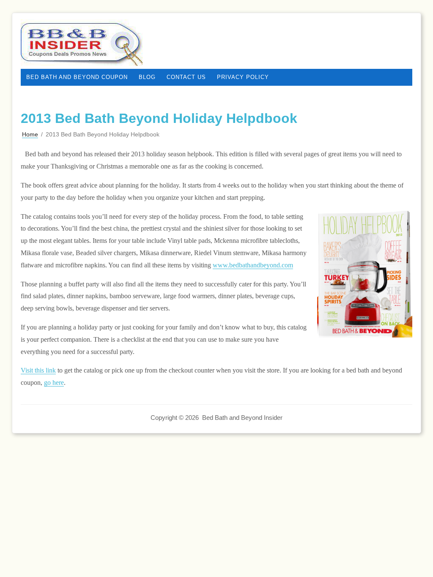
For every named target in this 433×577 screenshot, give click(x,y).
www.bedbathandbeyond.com (253, 265)
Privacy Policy (243, 77)
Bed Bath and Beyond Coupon (77, 77)
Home (30, 134)
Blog (147, 77)
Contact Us (186, 77)
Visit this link (38, 370)
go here (54, 382)
